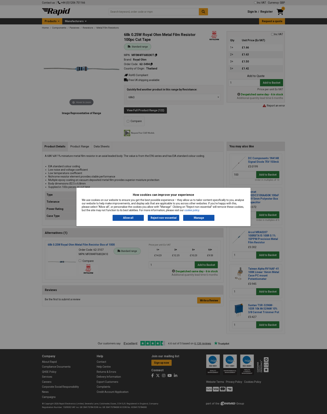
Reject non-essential (164, 217)
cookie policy (191, 210)
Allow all (128, 217)
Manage (199, 217)
